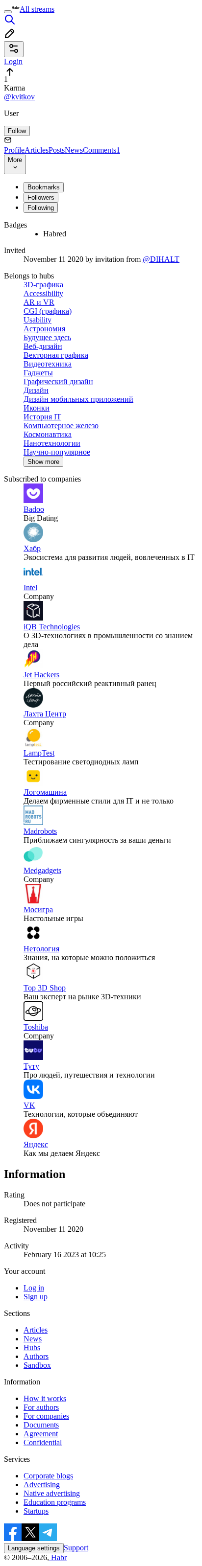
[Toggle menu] (8, 11)
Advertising (42, 1484)
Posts (57, 150)
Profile (14, 150)
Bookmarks (43, 187)
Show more (43, 461)
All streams (37, 9)
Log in (34, 1288)
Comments (101, 150)
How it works (45, 1398)
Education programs (55, 1502)
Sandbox (37, 1365)
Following (40, 207)
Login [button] (13, 61)
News (74, 150)
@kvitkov (19, 96)
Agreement (41, 1433)
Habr (58, 1557)
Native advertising (52, 1493)
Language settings (34, 1548)
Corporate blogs (48, 1476)
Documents (41, 1425)
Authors (36, 1356)
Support (76, 1547)
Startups (36, 1511)
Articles (37, 150)
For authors (41, 1407)
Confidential (43, 1442)
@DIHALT (161, 259)
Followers (40, 197)
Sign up (36, 1296)
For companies (46, 1416)
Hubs (32, 1347)
